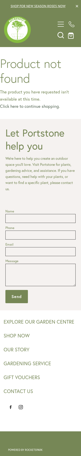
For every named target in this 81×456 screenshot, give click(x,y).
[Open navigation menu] (60, 24)
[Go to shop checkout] (71, 35)
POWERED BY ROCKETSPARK (25, 450)
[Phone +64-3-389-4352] (71, 24)
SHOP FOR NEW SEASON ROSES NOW (38, 6)
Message (11, 261)
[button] (60, 35)
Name (9, 211)
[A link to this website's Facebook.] (10, 407)
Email (9, 244)
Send (16, 296)
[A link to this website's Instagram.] (20, 407)
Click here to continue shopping (29, 106)
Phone (9, 227)
